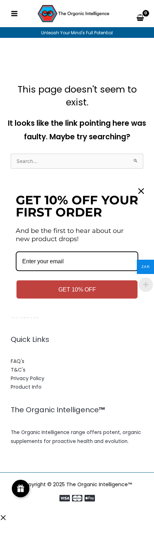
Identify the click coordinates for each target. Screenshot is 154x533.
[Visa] (64, 498)
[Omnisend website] (77, 334)
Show (20, 488)
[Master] (77, 498)
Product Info (26, 386)
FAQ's (17, 361)
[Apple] (89, 498)
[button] (3, 519)
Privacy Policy (27, 378)
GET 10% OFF (77, 290)
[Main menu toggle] (14, 13)
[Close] (141, 191)
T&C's (18, 369)
